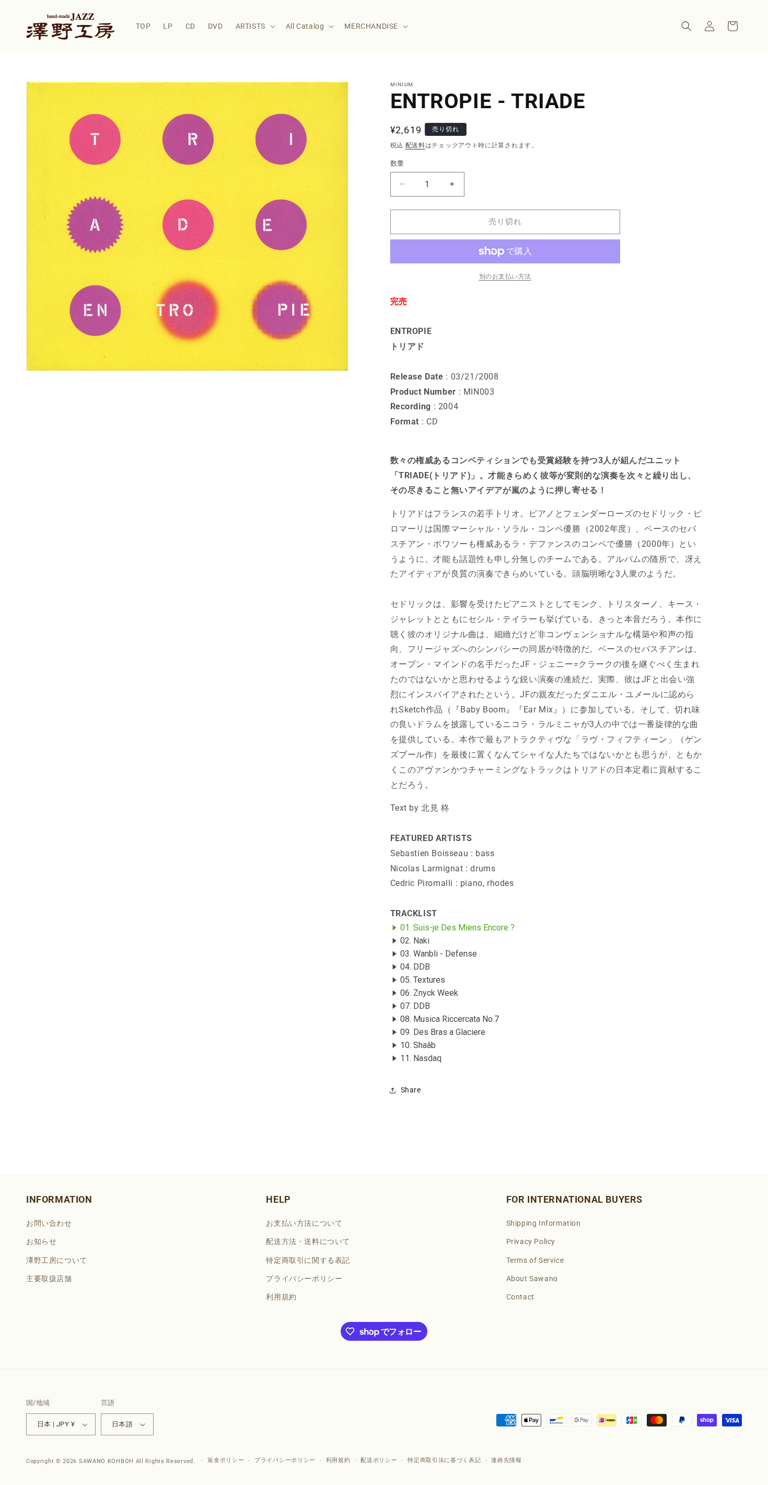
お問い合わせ (49, 1223)
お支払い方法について (304, 1223)
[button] (254, 26)
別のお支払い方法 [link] (505, 276)
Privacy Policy (530, 1241)
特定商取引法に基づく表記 (444, 1460)
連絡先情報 (506, 1460)
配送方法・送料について (308, 1241)
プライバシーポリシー (304, 1278)
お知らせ (41, 1241)
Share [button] (411, 1090)
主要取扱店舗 (49, 1278)
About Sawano (532, 1278)
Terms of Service (535, 1260)
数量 (397, 163)
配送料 (415, 145)
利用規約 (281, 1297)
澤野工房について (56, 1260)
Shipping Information (543, 1223)
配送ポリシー (378, 1460)
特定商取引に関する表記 (308, 1260)
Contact (520, 1297)
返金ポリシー (225, 1460)
